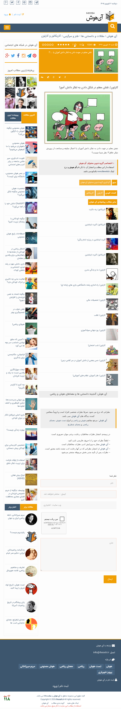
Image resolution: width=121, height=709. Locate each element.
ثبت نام (17, 14)
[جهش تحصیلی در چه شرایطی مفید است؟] (10, 103)
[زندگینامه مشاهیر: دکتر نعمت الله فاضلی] (21, 103)
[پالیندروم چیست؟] (21, 92)
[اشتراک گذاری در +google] (54, 77)
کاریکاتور (90, 193)
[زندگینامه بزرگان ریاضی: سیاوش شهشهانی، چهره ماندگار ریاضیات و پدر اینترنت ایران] (21, 82)
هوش (83, 420)
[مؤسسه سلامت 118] (7, 697)
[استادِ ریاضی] (10, 92)
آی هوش (112, 36)
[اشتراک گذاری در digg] (42, 77)
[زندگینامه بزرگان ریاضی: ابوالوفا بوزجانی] (32, 103)
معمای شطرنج (74, 424)
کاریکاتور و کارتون (51, 36)
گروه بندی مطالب (57, 703)
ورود (6, 14)
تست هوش (61, 420)
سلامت (49, 696)
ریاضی (76, 420)
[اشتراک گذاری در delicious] (48, 77)
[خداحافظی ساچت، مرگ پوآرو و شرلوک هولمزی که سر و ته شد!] (32, 92)
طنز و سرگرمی (71, 36)
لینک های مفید (72, 703)
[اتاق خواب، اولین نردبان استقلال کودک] (32, 82)
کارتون (100, 193)
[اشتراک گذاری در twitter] (60, 77)
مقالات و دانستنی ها (92, 36)
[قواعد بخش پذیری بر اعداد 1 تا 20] (10, 82)
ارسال (110, 579)
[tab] (13, 116)
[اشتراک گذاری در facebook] (65, 77)
